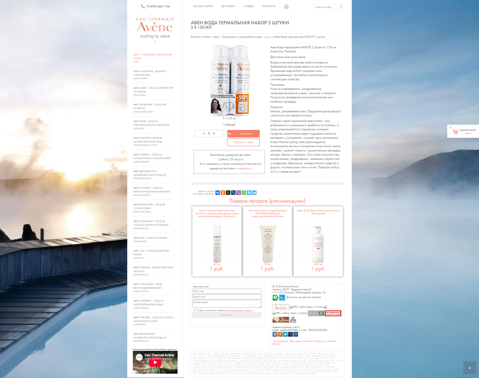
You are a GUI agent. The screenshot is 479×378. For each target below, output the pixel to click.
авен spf (294, 365)
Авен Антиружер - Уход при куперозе (149, 108)
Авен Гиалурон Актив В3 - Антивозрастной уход (148, 141)
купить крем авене (208, 362)
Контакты (269, 6)
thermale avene (296, 367)
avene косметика (250, 353)
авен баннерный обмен (306, 374)
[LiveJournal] (233, 192)
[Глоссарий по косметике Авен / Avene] (280, 319)
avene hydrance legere (238, 371)
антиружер (313, 358)
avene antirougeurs (323, 371)
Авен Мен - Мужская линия (150, 239)
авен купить (323, 353)
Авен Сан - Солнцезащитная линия (151, 254)
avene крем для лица (287, 360)
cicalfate (219, 360)
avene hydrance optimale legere (256, 374)
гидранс (285, 365)
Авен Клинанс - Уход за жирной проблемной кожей (151, 191)
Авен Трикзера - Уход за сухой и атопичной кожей (153, 321)
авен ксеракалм (234, 358)
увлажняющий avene (204, 360)
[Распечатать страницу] (286, 6)
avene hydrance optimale (251, 360)
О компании (280, 341)
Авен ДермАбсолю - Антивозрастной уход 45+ (150, 175)
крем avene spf (309, 362)
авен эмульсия (305, 365)
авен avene (207, 367)
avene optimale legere (275, 371)
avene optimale (231, 360)
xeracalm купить (253, 367)
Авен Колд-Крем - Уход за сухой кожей (149, 208)
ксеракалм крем (251, 362)
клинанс (301, 356)
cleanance (201, 356)
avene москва (282, 367)
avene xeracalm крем (223, 367)
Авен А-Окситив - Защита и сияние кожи (149, 75)
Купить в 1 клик (243, 142)
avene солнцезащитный (218, 356)
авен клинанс (301, 358)
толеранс (279, 353)
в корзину (245, 133)
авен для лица (270, 360)
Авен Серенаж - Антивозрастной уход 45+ (153, 271)
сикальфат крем (286, 358)
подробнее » (244, 168)
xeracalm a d (204, 358)
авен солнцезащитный (316, 356)
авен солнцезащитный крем (272, 362)
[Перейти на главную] (155, 29)
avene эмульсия (294, 362)
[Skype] (249, 192)
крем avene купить (225, 365)
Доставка (228, 6)
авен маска (308, 371)
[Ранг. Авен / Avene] (316, 313)
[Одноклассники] (223, 192)
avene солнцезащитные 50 (255, 358)
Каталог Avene (203, 6)
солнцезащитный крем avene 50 (239, 369)
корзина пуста (468, 132)
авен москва (221, 371)
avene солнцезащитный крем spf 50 (214, 374)
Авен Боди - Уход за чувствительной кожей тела (151, 125)
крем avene (236, 353)
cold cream (240, 365)
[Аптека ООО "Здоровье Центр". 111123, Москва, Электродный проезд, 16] (275, 297)
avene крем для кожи (290, 369)
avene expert (208, 371)
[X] (228, 192)
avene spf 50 (290, 356)
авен (209, 353)
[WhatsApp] (244, 192)
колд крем (237, 362)
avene (215, 353)
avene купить (291, 353)
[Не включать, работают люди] (333, 313)
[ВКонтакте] (217, 192)
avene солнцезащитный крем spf (316, 369)
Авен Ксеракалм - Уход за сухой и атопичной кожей (150, 225)
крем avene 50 (209, 365)
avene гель (319, 365)
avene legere (268, 367)
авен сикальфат (273, 365)
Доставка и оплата (301, 341)
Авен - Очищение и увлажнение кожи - (242, 37)
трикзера (273, 358)
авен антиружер (294, 371)
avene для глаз (257, 371)
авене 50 (302, 360)
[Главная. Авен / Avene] (280, 306)
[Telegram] (254, 192)
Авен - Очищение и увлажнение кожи (152, 58)
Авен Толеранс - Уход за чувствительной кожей (148, 304)
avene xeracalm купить (283, 374)
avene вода (240, 367)
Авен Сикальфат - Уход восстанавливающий (147, 287)
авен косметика (266, 353)
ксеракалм (235, 356)
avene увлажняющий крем (267, 369)
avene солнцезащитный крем (321, 360)
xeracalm (312, 353)
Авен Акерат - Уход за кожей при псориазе (153, 91)
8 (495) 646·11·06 (158, 6)
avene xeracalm (265, 356)
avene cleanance (248, 356)
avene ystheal (324, 362)
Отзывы (249, 6)
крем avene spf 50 (313, 367)
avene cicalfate (225, 362)
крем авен (224, 353)
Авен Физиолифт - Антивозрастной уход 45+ (150, 337)
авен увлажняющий (256, 365)
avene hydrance (218, 358)
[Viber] (238, 192)
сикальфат (278, 356)
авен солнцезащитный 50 (211, 369)
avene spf (302, 353)
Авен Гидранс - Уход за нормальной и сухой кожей (151, 158)
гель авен (236, 374)
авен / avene (199, 353)
